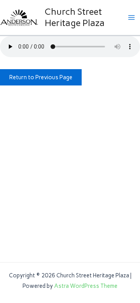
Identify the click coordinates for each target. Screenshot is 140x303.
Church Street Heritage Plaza (75, 17)
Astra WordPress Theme (85, 285)
